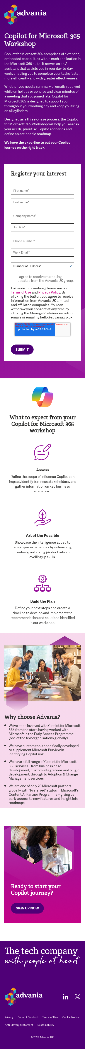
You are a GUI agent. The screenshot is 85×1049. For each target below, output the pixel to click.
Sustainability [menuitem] (45, 1024)
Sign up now (27, 908)
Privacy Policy (49, 292)
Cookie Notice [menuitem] (70, 1017)
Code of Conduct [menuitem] (28, 1017)
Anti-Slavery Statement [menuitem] (19, 1024)
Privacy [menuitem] (9, 1017)
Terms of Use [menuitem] (50, 1017)
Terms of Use (21, 292)
